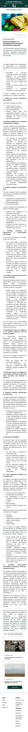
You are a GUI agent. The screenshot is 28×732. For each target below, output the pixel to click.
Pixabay (25, 34)
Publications (19, 710)
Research (4, 702)
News (3, 700)
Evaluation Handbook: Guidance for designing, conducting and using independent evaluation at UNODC (14, 627)
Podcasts (18, 723)
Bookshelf (18, 726)
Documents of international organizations (19, 717)
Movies (17, 721)
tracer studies (16, 427)
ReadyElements (20, 34)
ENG (5, 6)
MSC (24, 425)
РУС (2, 6)
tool (14, 528)
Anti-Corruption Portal (14, 10)
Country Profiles (20, 700)
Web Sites (18, 713)
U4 (25, 48)
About (3, 705)
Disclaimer (5, 707)
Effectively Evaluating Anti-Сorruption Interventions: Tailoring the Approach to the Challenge (14, 53)
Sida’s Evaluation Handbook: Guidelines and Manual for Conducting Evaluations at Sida (14, 623)
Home (4, 697)
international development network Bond (14, 530)
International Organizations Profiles (19, 704)
